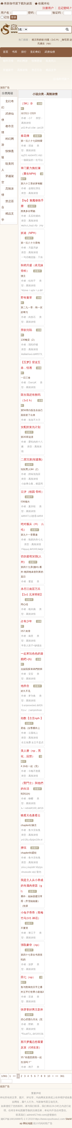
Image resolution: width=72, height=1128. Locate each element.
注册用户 (48, 8)
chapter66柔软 (29, 852)
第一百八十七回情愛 (31, 140)
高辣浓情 (22, 69)
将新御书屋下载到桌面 (16, 3)
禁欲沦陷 (26, 329)
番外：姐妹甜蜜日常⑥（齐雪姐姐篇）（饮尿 (31, 901)
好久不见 (25, 691)
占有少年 (26, 621)
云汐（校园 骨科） (32, 491)
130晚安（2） (28, 339)
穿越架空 (8, 69)
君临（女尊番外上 (30, 728)
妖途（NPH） (29, 232)
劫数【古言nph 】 (32, 718)
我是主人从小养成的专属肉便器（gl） (32, 885)
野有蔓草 (26, 297)
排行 (23, 51)
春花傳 (25, 135)
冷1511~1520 (28, 113)
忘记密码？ (65, 8)
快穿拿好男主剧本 (32, 1009)
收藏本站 (42, 3)
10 (48, 1076)
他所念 (25, 685)
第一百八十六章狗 (30, 242)
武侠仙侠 (50, 51)
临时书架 (60, 78)
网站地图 (28, 1123)
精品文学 (51, 69)
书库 (14, 51)
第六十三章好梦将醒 (31, 183)
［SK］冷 (27, 103)
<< (14, 1076)
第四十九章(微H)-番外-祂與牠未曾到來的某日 (32, 572)
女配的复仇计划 (30, 427)
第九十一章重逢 (29, 534)
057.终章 (25, 631)
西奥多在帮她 (28, 211)
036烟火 (25, 501)
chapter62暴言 (29, 825)
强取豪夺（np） (31, 944)
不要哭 (24, 928)
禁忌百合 (37, 69)
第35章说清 (27, 437)
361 (62, 1076)
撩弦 (23, 847)
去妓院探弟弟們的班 (31, 669)
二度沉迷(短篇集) (31, 459)
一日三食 (25, 377)
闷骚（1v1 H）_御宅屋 (56, 39)
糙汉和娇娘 (38, 39)
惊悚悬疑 (37, 60)
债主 (23, 276)
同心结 (24, 604)
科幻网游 (22, 60)
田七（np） (28, 977)
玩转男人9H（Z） (30, 469)
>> (56, 1076)
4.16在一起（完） (30, 766)
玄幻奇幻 (35, 51)
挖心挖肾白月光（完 (31, 1019)
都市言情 (8, 60)
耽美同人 (51, 60)
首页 (5, 51)
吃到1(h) (25, 793)
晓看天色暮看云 (30, 815)
